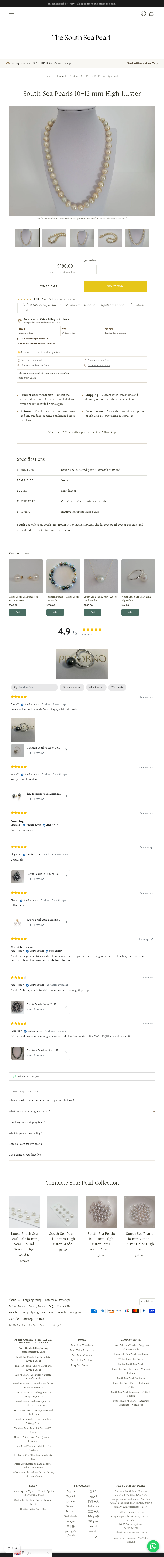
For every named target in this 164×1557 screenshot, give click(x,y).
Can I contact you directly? (25, 1155)
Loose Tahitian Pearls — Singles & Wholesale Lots (131, 1347)
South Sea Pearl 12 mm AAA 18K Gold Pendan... (100, 598)
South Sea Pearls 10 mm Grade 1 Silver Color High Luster (139, 1242)
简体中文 (93, 1501)
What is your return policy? (25, 1133)
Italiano (70, 1506)
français (70, 1521)
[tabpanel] (82, 873)
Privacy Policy (37, 1306)
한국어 (93, 1491)
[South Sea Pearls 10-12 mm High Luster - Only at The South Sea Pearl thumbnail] (54, 238)
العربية (93, 1496)
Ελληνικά (93, 1521)
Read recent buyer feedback (34, 338)
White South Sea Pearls (130, 1359)
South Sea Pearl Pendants (131, 1378)
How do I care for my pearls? (26, 1144)
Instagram (75, 1313)
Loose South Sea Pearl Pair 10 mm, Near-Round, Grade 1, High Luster (24, 1244)
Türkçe (93, 1537)
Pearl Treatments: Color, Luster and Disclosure (33, 1413)
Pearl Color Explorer (82, 1360)
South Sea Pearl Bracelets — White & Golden (131, 1394)
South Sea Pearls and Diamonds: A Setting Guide (33, 1422)
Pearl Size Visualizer (82, 1345)
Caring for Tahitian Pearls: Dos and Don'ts (33, 1502)
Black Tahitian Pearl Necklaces (131, 1354)
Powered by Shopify (51, 1325)
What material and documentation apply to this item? (41, 1101)
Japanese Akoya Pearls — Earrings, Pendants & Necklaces (131, 1403)
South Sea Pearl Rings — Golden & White (131, 1385)
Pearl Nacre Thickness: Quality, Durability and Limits (33, 1404)
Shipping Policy (32, 1300)
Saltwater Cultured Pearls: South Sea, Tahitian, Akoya (33, 1475)
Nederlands (70, 1516)
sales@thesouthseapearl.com (131, 1532)
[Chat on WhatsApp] (153, 1546)
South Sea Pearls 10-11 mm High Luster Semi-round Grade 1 (101, 1242)
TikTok (40, 1319)
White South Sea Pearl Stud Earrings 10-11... (23, 598)
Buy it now (115, 286)
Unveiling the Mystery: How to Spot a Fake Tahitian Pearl (33, 1493)
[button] (82, 664)
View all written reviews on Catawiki (37, 343)
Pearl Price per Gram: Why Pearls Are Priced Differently (33, 1386)
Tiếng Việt (93, 1516)
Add (18, 612)
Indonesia (93, 1506)
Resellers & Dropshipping (24, 1313)
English (145, 1302)
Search (62, 1313)
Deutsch (70, 1511)
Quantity (90, 261)
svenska (93, 1532)
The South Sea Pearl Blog (33, 1509)
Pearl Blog (48, 1313)
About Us (14, 1300)
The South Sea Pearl (27, 1325)
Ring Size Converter (82, 1365)
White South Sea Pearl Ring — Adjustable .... (137, 598)
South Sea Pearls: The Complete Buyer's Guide (33, 1359)
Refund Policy (17, 1306)
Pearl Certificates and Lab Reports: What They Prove (33, 1466)
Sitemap (28, 1319)
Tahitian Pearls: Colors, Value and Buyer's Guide (33, 1368)
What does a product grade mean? (29, 1111)
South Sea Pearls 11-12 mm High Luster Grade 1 (62, 1239)
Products (62, 77)
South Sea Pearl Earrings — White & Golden (131, 1371)
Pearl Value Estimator (82, 1350)
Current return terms (99, 365)
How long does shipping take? (27, 1122)
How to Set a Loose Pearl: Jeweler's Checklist (33, 1439)
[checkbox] (117, 687)
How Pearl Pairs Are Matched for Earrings (33, 1448)
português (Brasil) (70, 1534)
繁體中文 (93, 1511)
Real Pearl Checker (82, 1355)
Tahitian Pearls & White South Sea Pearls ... (62, 598)
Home (47, 77)
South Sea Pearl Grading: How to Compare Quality (33, 1395)
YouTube (14, 1319)
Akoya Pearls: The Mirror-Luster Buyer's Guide (33, 1377)
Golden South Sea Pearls (131, 1364)
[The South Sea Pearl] (82, 37)
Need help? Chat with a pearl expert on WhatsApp (82, 432)
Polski (93, 1527)
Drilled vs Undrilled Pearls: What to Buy (33, 1457)
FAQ (51, 1306)
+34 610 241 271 (130, 1528)
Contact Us (63, 1306)
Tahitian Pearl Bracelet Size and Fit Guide (33, 1430)
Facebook (131, 1538)
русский (70, 1501)
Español (70, 1496)
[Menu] (11, 13)
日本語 (71, 1527)
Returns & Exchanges (57, 1300)
